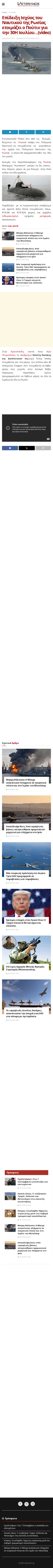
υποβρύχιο (26, 355)
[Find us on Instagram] (33, 1504)
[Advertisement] (26, 102)
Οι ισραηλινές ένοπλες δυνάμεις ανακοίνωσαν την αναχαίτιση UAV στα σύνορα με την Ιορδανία (24, 1013)
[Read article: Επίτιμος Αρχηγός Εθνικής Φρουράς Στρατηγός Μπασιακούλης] (26, 953)
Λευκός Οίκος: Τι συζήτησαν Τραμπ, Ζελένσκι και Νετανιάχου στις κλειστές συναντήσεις (32, 1197)
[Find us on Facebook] (20, 1504)
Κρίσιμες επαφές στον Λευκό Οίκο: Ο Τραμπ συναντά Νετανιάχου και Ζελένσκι (31, 280)
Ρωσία (46, 162)
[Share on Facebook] (10, 132)
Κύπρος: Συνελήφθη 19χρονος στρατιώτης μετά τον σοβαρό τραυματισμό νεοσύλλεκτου (33, 1213)
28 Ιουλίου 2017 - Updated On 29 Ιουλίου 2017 (20, 38)
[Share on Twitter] (27, 132)
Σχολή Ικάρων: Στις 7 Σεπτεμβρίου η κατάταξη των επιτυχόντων (33, 1182)
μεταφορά (45, 216)
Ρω (20, 142)
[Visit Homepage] (28, 4)
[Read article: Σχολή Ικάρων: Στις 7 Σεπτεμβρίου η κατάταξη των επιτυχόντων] (10, 1181)
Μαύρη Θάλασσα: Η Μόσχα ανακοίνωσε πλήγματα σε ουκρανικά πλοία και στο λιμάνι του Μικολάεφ (32, 237)
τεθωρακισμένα (10, 216)
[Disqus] (26, 1063)
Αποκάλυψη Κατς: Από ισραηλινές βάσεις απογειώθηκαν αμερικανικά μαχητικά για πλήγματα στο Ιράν (33, 252)
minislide (12, 12)
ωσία (6, 152)
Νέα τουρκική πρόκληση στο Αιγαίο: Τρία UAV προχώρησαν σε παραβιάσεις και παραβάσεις (33, 267)
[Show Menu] (3, 4)
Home (4, 12)
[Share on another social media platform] (43, 132)
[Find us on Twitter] (26, 1504)
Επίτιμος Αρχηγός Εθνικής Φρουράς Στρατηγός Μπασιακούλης (25, 968)
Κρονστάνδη (17, 351)
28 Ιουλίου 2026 (23, 244)
